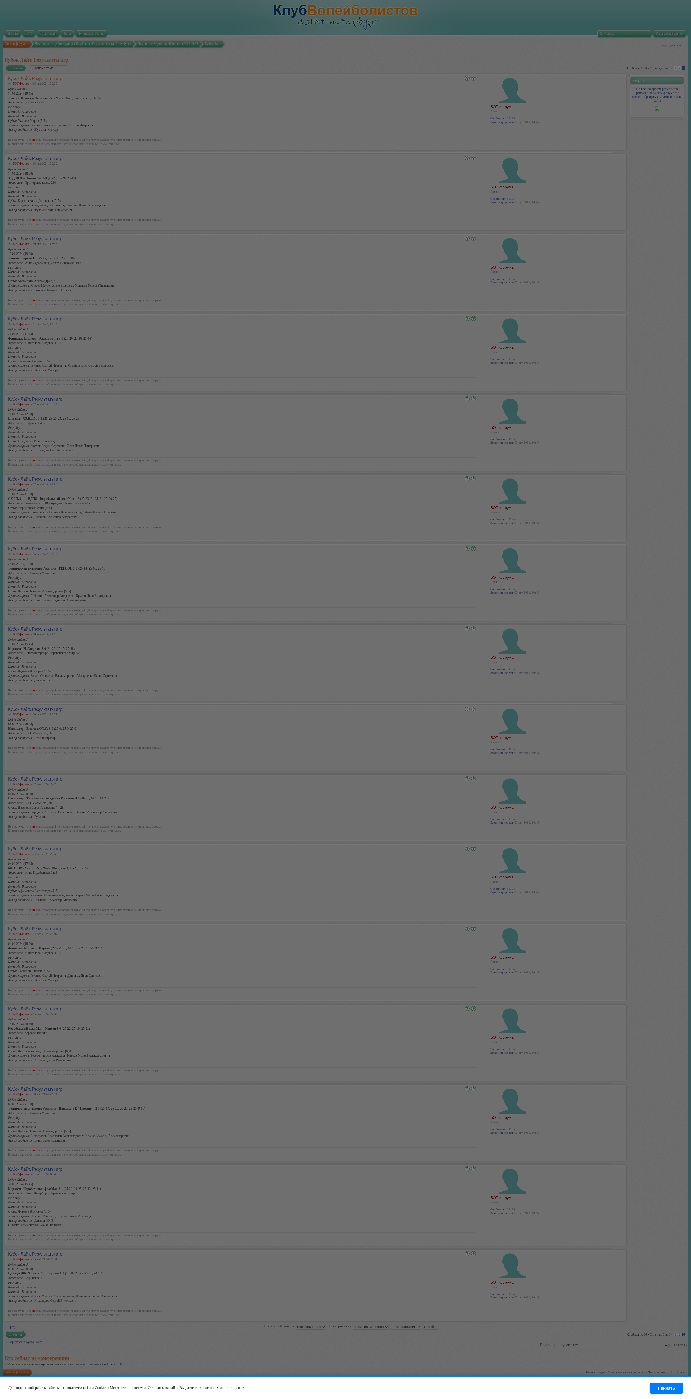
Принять (666, 1388)
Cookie (100, 1388)
